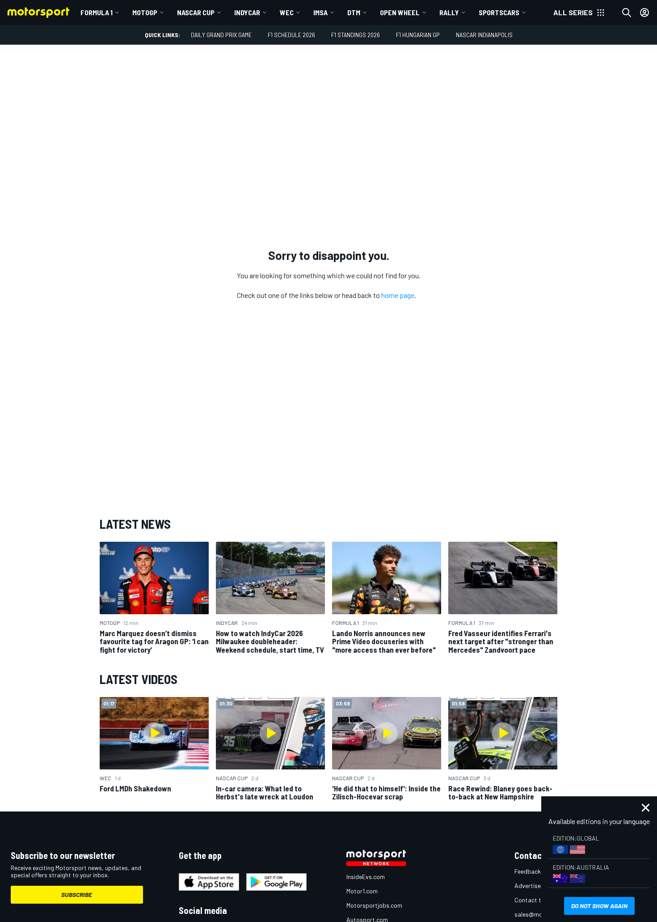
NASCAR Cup (196, 12)
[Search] (627, 12)
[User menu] (644, 12)
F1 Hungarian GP (418, 34)
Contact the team (538, 900)
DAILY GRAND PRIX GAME (221, 34)
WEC (287, 12)
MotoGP (144, 12)
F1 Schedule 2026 (291, 34)
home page (397, 295)
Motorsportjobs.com (374, 905)
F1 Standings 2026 (355, 34)
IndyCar (247, 12)
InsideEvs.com (365, 876)
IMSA (320, 12)
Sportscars (499, 12)
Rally (449, 12)
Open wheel (400, 12)
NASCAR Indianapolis (484, 34)
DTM (353, 12)
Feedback (527, 871)
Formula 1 (96, 12)
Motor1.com (362, 891)
